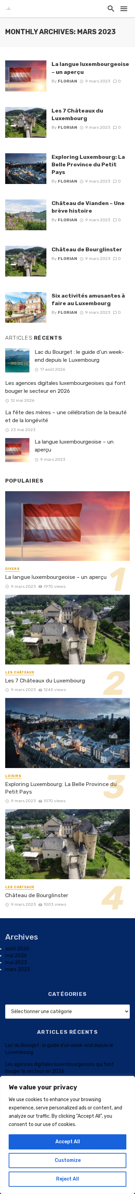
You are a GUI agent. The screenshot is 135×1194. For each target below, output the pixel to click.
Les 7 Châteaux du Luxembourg (77, 114)
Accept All (67, 1142)
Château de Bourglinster (87, 249)
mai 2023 (16, 962)
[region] (67, 1135)
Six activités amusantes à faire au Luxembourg (88, 299)
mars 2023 (17, 969)
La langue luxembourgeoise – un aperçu (90, 68)
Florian (67, 81)
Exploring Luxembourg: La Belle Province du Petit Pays (88, 164)
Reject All (67, 1179)
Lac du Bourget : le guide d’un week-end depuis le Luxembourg (79, 356)
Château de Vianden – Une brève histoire (88, 207)
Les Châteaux (19, 672)
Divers (12, 569)
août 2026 (17, 949)
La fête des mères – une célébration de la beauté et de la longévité (66, 416)
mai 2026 (16, 956)
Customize (68, 1160)
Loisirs (13, 776)
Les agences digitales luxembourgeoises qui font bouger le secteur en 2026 (65, 387)
